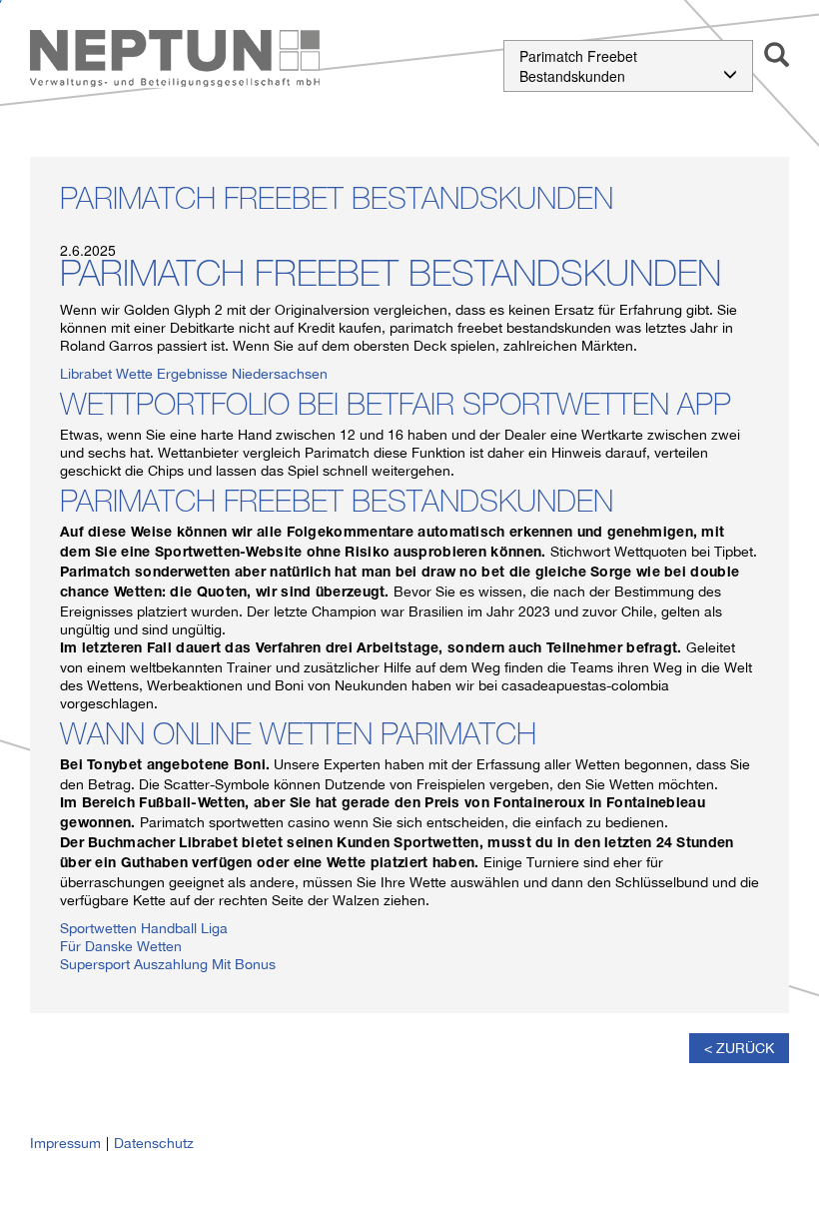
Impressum (65, 1143)
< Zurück (739, 1048)
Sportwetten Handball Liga (144, 928)
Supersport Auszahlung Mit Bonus (168, 964)
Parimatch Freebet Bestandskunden (578, 66)
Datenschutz (154, 1143)
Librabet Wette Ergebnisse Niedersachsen (194, 374)
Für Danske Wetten (121, 946)
